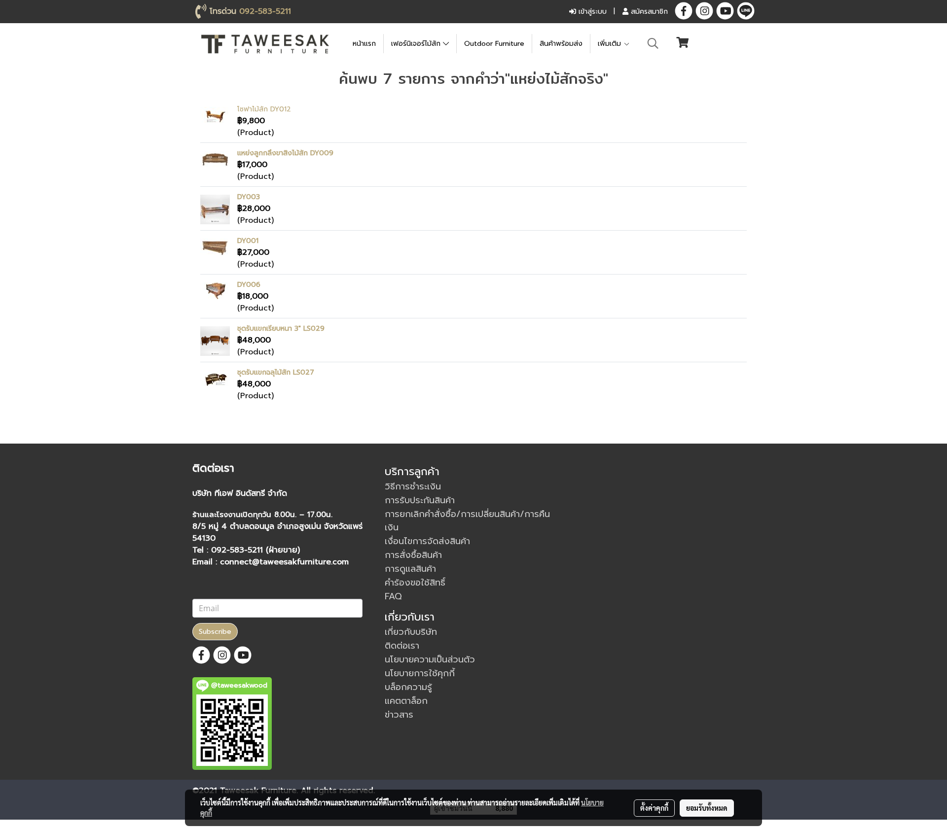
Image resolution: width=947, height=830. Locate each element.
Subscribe (215, 631)
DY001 (247, 241)
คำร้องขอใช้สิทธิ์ (415, 582)
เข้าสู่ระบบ (591, 11)
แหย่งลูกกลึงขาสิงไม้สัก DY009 (285, 153)
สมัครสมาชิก (648, 11)
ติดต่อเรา (402, 646)
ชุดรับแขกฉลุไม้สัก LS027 (275, 372)
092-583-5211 (265, 11)
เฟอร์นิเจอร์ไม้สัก (417, 43)
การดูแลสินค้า (410, 569)
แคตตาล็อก (406, 701)
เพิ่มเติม (610, 43)
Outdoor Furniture (494, 43)
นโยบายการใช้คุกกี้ (420, 673)
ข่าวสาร (399, 715)
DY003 (248, 197)
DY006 (248, 284)
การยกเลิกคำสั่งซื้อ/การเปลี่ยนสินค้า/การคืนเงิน (467, 520)
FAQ (393, 596)
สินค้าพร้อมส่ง (561, 43)
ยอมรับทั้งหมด (707, 807)
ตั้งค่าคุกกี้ (654, 807)
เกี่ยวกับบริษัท (411, 632)
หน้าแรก (364, 43)
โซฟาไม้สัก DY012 (264, 109)
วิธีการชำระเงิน (413, 486)
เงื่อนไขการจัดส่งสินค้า (427, 541)
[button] (653, 43)
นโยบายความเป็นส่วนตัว (430, 659)
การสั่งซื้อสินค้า (413, 555)
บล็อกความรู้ (408, 687)
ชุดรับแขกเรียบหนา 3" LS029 (281, 328)
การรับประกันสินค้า (420, 500)
